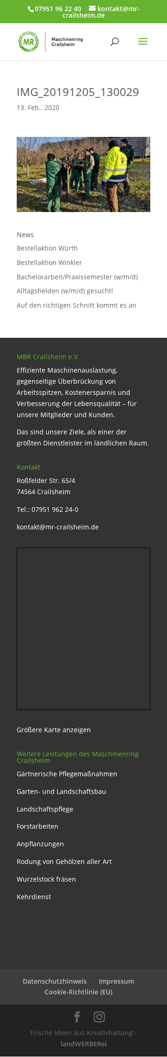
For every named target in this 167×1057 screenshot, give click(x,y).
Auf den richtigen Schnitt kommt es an (76, 305)
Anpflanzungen (40, 843)
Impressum (116, 981)
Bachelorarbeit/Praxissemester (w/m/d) (77, 276)
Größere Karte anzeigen (54, 729)
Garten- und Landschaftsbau (61, 791)
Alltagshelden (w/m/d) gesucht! (65, 290)
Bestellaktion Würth (47, 248)
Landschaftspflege (45, 809)
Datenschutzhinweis (55, 981)
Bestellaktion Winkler (49, 262)
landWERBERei (84, 1043)
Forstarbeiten (37, 826)
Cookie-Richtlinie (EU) (78, 991)
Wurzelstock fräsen (46, 879)
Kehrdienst (34, 896)
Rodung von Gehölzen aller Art (64, 861)
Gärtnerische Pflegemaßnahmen (67, 773)
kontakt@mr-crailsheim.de (58, 526)
